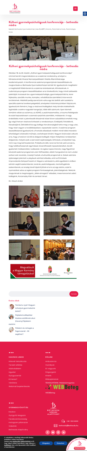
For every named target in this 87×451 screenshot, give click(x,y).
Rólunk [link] (49, 357)
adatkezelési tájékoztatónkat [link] (21, 441)
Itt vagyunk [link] (50, 368)
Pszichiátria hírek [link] (58, 29)
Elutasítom (60, 443)
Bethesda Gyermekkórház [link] (24, 29)
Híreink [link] (48, 29)
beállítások (7, 445)
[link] (15, 8)
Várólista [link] (13, 383)
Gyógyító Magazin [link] (17, 415)
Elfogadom (46, 443)
